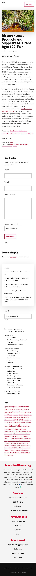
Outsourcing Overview (18, 498)
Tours (18, 534)
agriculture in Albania (20, 407)
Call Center (18, 506)
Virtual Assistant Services (18, 510)
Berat (18, 417)
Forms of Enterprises (14, 378)
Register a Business (13, 373)
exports (6, 426)
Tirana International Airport (22, 450)
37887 (6, 320)
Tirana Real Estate (13, 393)
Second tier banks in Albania (23, 447)
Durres (29, 420)
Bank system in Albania (10, 417)
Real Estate (18, 557)
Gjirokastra (16, 434)
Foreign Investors (25, 431)
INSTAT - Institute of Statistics (18, 436)
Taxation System (12, 376)
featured (16, 144)
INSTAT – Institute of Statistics (13, 438)
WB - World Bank (8, 455)
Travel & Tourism (18, 521)
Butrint (10, 420)
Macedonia (27, 441)
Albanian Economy (19, 412)
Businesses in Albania (11, 348)
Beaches (18, 525)
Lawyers (10, 362)
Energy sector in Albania (24, 422)
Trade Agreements (13, 380)
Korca (17, 441)
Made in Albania (18, 553)
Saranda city (12, 448)
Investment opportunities (13, 329)
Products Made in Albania (16, 331)
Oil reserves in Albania (14, 445)
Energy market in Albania (11, 422)
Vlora (28, 453)
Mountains (18, 530)
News (11, 142)
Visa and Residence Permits (16, 369)
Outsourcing (8, 335)
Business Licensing (13, 387)
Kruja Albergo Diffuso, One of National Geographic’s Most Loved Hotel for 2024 (17, 299)
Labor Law (10, 382)
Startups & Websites (13, 353)
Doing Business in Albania (13, 366)
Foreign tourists (8, 434)
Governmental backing (15, 385)
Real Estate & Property (12, 391)
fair (11, 144)
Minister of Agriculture (10, 443)
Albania (7, 409)
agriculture (8, 406)
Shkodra (6, 450)
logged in (13, 257)
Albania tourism (12, 415)
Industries (18, 549)
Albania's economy (17, 409)
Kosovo (21, 441)
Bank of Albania (25, 415)
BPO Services (11, 338)
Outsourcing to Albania (15, 344)
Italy (14, 441)
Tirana (15, 146)
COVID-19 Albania (20, 420)
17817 (6, 242)
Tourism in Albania (18, 453)
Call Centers (11, 355)
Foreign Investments (14, 358)
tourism (7, 453)
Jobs (8, 360)
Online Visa (11, 371)
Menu (30, 4)
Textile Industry (12, 351)
